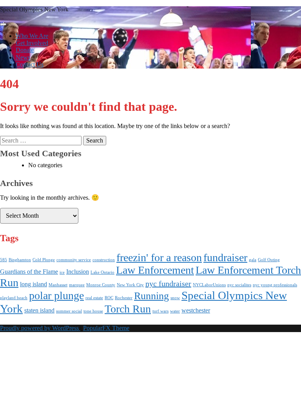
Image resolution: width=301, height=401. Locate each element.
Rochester (123, 298)
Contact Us (30, 64)
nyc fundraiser (168, 283)
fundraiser (225, 257)
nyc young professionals (275, 285)
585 (3, 260)
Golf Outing (269, 260)
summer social (69, 311)
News (23, 57)
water (175, 311)
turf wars (160, 311)
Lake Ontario (102, 272)
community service (73, 260)
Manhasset (58, 285)
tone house (93, 311)
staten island (39, 310)
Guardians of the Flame (29, 271)
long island (33, 284)
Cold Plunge (44, 260)
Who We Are (32, 36)
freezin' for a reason (159, 257)
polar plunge (56, 295)
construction (103, 260)
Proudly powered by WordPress (40, 328)
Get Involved (32, 43)
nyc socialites (239, 285)
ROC (109, 298)
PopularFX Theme (106, 328)
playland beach (13, 298)
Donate (25, 50)
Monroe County (100, 285)
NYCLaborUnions (209, 285)
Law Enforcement (155, 270)
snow (175, 298)
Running (151, 296)
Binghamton (20, 260)
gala (252, 260)
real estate (94, 298)
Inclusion (77, 271)
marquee (77, 285)
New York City (130, 285)
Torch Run (128, 309)
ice (62, 272)
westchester (195, 310)
